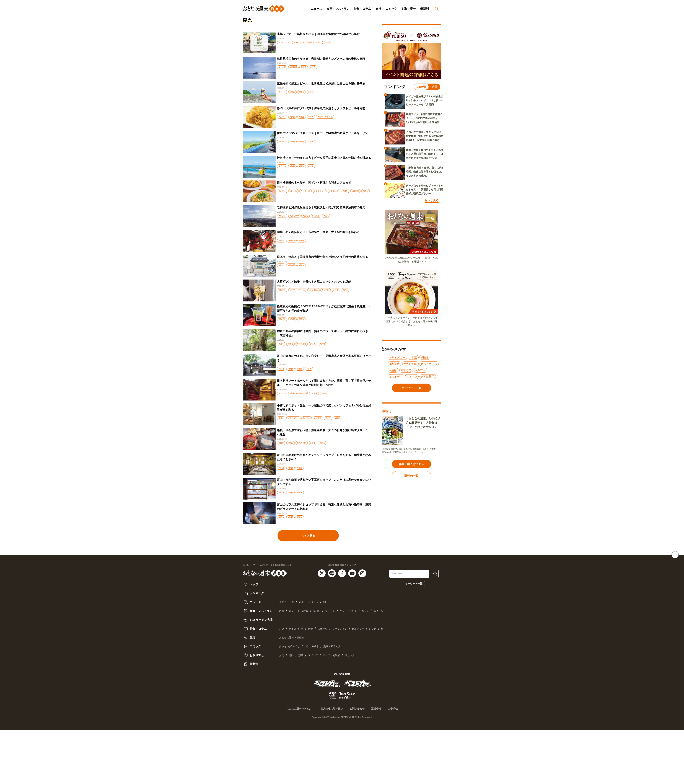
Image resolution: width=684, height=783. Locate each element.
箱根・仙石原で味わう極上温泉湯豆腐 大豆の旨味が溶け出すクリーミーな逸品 (324, 432)
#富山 (281, 368)
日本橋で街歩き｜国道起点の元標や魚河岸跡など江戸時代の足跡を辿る (322, 256)
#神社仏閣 (301, 344)
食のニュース (286, 602)
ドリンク (350, 655)
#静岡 (311, 92)
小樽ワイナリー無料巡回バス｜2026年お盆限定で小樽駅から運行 (318, 33)
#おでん (282, 290)
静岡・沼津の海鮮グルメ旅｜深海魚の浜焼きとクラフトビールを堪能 (321, 108)
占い (281, 628)
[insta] (362, 573)
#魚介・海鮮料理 (325, 116)
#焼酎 (393, 370)
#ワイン (297, 42)
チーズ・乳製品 (331, 655)
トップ (253, 584)
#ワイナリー (284, 42)
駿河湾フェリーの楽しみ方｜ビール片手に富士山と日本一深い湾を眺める (324, 157)
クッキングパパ (288, 646)
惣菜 (300, 655)
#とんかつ (294, 216)
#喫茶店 (394, 364)
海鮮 (291, 655)
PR (324, 602)
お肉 (281, 655)
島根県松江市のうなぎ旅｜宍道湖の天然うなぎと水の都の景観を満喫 (321, 58)
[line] (332, 573)
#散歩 (281, 265)
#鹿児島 (406, 370)
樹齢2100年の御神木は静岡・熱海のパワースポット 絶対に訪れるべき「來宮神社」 (322, 333)
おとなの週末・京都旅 (291, 637)
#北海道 (308, 42)
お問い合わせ (357, 708)
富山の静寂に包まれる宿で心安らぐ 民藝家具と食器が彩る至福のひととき (324, 358)
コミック (391, 8)
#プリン (412, 376)
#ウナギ (282, 67)
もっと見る (308, 535)
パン (342, 611)
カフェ (365, 611)
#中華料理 (333, 191)
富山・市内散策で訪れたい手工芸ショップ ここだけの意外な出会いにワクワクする (324, 481)
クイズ (292, 628)
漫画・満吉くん (332, 646)
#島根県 (293, 67)
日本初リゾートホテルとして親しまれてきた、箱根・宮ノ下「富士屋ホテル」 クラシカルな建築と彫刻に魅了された (324, 382)
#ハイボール (429, 364)
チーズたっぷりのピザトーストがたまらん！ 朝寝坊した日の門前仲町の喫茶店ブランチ (424, 189)
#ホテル (282, 393)
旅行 (378, 8)
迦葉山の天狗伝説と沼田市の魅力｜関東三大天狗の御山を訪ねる (318, 232)
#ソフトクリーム (297, 290)
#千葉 (413, 357)
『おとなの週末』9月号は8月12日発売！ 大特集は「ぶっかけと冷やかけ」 (423, 422)
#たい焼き (313, 290)
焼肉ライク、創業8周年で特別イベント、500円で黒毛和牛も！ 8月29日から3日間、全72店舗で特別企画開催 (424, 118)
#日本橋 (355, 191)
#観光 (328, 42)
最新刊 (424, 8)
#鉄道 (425, 357)
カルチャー (358, 628)
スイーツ (379, 611)
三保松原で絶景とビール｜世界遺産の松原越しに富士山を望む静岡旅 (321, 83)
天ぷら (316, 611)
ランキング (256, 593)
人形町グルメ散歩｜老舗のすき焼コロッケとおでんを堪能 (314, 281)
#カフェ (282, 191)
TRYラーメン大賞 (261, 619)
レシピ (372, 628)
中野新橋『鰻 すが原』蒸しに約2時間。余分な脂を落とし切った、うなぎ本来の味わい (424, 171)
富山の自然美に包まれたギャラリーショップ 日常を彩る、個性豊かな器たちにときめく (324, 457)
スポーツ (323, 628)
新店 (301, 602)
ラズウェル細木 (310, 646)
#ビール (282, 92)
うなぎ (304, 611)
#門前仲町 (410, 364)
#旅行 (318, 42)
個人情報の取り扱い (332, 708)
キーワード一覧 (414, 583)
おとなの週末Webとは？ (300, 708)
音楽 (310, 628)
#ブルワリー (319, 191)
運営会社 (376, 708)
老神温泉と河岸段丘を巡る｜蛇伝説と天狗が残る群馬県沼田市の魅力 (321, 207)
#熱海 (290, 344)
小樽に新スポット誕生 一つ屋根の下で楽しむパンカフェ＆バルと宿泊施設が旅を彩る (324, 407)
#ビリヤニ (305, 191)
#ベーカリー (293, 418)
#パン (281, 418)
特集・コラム (362, 8)
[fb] (342, 573)
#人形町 (325, 290)
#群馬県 (315, 216)
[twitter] (322, 573)
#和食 (345, 191)
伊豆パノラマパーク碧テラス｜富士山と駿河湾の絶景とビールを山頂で (322, 133)
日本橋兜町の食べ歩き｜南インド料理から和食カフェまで (314, 182)
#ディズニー (397, 357)
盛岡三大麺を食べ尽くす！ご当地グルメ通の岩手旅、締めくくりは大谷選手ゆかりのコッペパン (424, 153)
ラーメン (330, 611)
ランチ (353, 611)
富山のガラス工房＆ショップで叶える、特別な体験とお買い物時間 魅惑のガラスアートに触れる (324, 506)
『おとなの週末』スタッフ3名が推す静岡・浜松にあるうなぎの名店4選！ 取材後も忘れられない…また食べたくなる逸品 (424, 136)
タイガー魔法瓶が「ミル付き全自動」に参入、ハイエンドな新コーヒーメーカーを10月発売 (424, 100)
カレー (292, 611)
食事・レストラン (338, 8)
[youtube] (353, 573)
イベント (313, 602)
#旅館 (299, 368)
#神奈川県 (303, 393)
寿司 (281, 611)
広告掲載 (393, 708)
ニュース (316, 8)
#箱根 (314, 393)
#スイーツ (396, 376)
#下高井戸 (427, 376)
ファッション (339, 628)
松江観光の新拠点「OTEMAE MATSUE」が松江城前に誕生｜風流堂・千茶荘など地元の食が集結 (324, 308)
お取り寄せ (408, 8)
